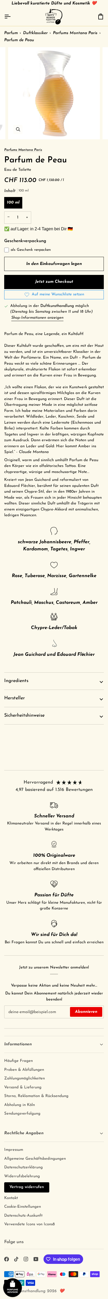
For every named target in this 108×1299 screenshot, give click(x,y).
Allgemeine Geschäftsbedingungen (35, 1159)
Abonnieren (86, 1012)
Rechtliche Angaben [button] (24, 1133)
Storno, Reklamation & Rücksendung (36, 1096)
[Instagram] (26, 1259)
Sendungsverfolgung (22, 1114)
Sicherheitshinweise (24, 715)
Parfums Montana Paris (75, 33)
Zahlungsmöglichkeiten (24, 1078)
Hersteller (14, 698)
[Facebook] (6, 1259)
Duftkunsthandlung (27, 1291)
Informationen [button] (18, 1044)
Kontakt (11, 1198)
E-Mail (12, 1017)
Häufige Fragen (18, 1061)
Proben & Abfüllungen (24, 1070)
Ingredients (16, 681)
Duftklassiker (35, 33)
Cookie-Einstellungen (22, 1207)
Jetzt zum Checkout (54, 282)
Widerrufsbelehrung (22, 1176)
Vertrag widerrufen (26, 1187)
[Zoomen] (18, 129)
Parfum (11, 33)
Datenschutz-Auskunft (23, 1216)
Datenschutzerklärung (23, 1167)
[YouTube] (36, 1259)
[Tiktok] (16, 1259)
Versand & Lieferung (22, 1087)
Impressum (13, 1150)
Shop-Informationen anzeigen (37, 318)
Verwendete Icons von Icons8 (29, 1224)
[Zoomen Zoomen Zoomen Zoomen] (54, 93)
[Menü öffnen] (12, 16)
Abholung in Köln (19, 1105)
